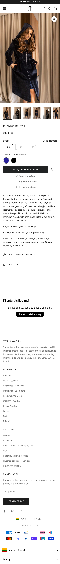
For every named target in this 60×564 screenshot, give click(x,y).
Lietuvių (37, 519)
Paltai (5, 416)
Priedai (6, 421)
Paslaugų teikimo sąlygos (15, 455)
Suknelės (7, 375)
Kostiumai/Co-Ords (12, 395)
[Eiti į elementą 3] (27, 113)
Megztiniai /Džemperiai (14, 390)
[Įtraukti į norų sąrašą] (52, 169)
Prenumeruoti (16, 501)
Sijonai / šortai (10, 406)
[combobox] (30, 550)
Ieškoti (6, 435)
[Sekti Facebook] (4, 511)
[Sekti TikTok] (20, 511)
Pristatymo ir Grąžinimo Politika (18, 445)
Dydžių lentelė (50, 140)
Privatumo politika (12, 466)
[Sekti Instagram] (12, 511)
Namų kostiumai (11, 380)
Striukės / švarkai (11, 401)
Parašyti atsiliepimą (30, 314)
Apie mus (7, 440)
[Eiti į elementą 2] (17, 113)
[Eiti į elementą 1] (7, 113)
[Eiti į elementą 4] (37, 113)
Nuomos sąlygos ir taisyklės (16, 460)
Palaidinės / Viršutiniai (13, 385)
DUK (5, 450)
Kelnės (6, 411)
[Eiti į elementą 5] (46, 113)
